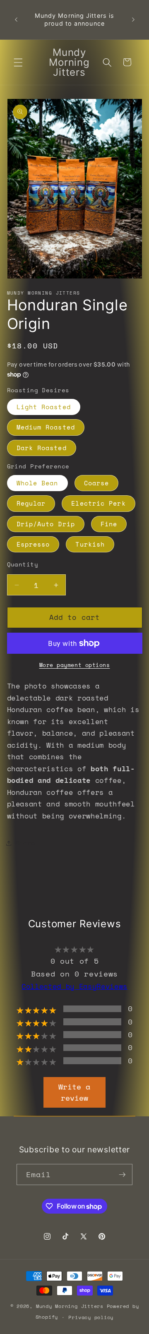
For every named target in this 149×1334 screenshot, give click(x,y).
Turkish (90, 544)
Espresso (33, 544)
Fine (109, 524)
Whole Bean (37, 483)
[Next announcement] (133, 20)
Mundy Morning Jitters (69, 1306)
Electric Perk (98, 503)
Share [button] (25, 843)
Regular (31, 503)
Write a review (74, 1092)
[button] (18, 62)
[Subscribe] (122, 1174)
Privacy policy (90, 1317)
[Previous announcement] (16, 20)
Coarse (96, 483)
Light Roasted (44, 407)
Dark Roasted (42, 448)
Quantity (22, 564)
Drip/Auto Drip (46, 524)
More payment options (74, 665)
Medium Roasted (46, 427)
